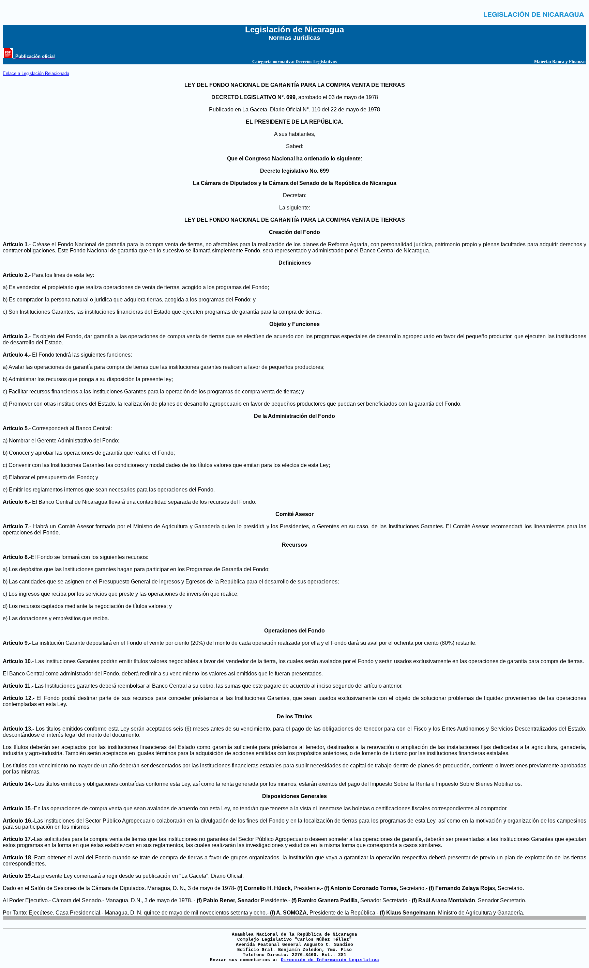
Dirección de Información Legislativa (330, 960)
